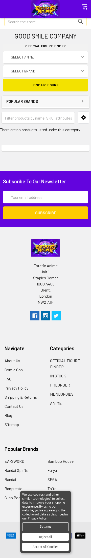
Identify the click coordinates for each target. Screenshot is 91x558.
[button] (83, 117)
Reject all (45, 537)
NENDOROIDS (62, 394)
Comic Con (14, 369)
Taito (52, 488)
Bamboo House (61, 461)
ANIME (56, 403)
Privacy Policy (16, 388)
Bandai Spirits (16, 470)
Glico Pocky (14, 497)
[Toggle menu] (7, 7)
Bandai (10, 479)
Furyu (52, 470)
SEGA (52, 479)
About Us (12, 360)
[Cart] (86, 7)
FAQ (8, 378)
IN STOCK (58, 375)
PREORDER (60, 384)
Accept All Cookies (45, 547)
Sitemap (12, 424)
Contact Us (14, 406)
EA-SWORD (14, 461)
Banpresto (13, 488)
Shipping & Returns (21, 397)
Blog (8, 415)
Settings (45, 526)
